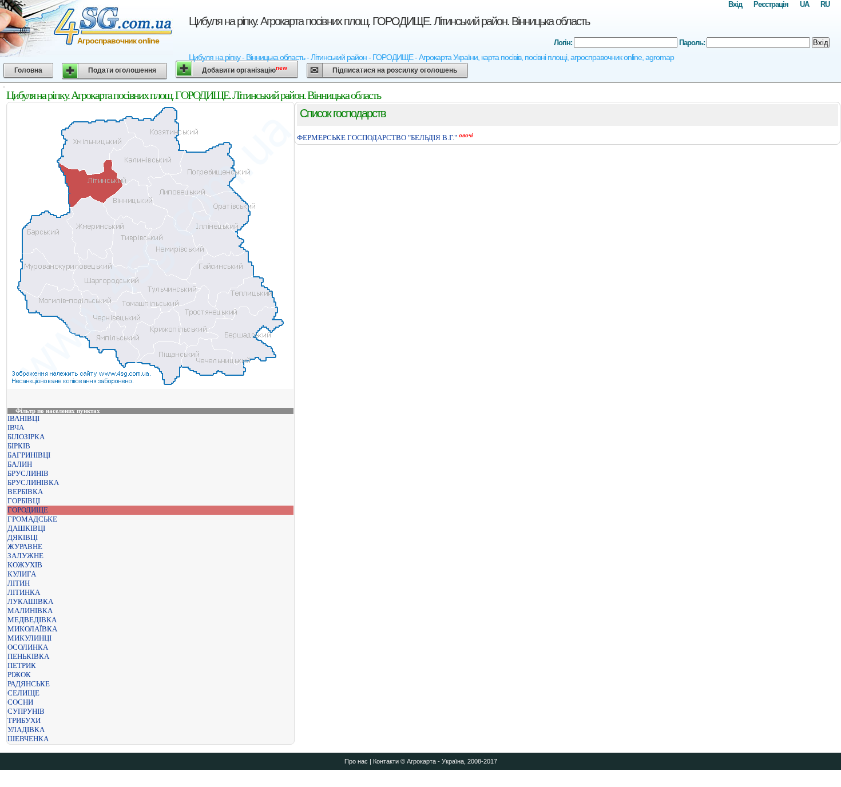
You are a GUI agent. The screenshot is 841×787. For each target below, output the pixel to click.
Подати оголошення (122, 70)
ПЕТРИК (21, 665)
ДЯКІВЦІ (22, 537)
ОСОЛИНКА (27, 647)
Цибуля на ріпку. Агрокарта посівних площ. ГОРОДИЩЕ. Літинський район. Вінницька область (389, 21)
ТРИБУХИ (24, 720)
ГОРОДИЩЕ (27, 510)
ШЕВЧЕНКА (28, 738)
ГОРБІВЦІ (23, 500)
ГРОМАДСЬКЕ (32, 519)
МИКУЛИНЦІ (29, 638)
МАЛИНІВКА (30, 610)
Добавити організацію (244, 69)
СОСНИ (20, 702)
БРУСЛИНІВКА (33, 482)
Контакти (386, 761)
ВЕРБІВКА (25, 491)
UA (804, 4)
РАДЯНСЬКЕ (28, 683)
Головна (28, 70)
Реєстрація (770, 4)
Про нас (356, 761)
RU (825, 4)
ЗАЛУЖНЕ (25, 555)
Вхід (735, 4)
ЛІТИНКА (23, 592)
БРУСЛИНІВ (28, 473)
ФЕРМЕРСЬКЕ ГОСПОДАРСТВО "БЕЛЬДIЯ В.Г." (377, 137)
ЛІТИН (18, 583)
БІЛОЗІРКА (26, 436)
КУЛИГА (21, 574)
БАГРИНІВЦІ (28, 455)
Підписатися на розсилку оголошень (394, 70)
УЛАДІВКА (26, 729)
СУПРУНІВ (26, 711)
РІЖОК (19, 674)
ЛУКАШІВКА (30, 601)
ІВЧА (15, 427)
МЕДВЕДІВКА (32, 619)
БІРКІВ (18, 446)
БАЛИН (19, 464)
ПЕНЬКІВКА (28, 656)
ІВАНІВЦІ (23, 418)
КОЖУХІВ (24, 565)
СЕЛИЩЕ (23, 693)
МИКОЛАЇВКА (32, 629)
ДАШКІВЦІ (26, 528)
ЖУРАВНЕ (24, 546)
